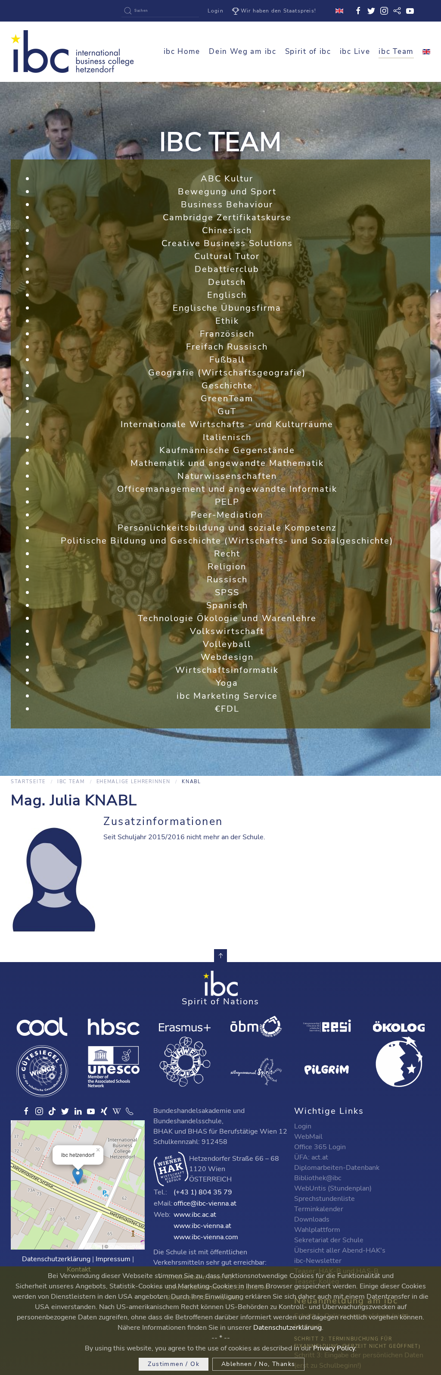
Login (216, 10)
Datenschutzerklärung (56, 1259)
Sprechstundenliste (324, 1198)
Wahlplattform (317, 1229)
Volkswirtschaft (227, 631)
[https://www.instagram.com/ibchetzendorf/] (39, 1111)
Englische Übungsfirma (227, 308)
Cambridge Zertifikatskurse (227, 217)
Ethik (227, 321)
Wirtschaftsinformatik (227, 670)
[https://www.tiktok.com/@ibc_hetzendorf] (52, 1111)
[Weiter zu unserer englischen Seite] (426, 51)
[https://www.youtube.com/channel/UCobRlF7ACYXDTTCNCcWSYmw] (91, 1111)
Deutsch (227, 282)
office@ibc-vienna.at (205, 1203)
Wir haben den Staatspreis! (278, 10)
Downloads (311, 1219)
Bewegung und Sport (227, 191)
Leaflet (94, 1246)
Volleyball (227, 644)
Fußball (227, 360)
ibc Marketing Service (227, 696)
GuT (226, 411)
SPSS (227, 592)
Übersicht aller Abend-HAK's (339, 1250)
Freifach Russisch (227, 347)
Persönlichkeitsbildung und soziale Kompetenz (227, 528)
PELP (227, 502)
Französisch (227, 334)
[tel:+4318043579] (129, 1111)
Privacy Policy (334, 1348)
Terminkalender (318, 1209)
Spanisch (227, 605)
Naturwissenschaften (227, 476)
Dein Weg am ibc (242, 51)
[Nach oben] (220, 955)
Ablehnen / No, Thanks (258, 1364)
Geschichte (227, 385)
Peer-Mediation (227, 515)
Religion (227, 566)
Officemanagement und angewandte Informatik (227, 489)
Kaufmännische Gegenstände (227, 450)
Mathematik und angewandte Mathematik (227, 463)
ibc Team (396, 51)
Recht (227, 553)
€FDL (227, 709)
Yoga (227, 683)
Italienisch (227, 437)
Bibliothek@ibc (317, 1178)
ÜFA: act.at (311, 1157)
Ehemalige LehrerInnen (133, 781)
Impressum (113, 1259)
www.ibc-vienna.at (202, 1226)
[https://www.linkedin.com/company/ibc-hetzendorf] (78, 1111)
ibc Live (355, 51)
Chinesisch (227, 230)
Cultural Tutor (227, 256)
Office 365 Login (320, 1147)
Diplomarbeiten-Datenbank (336, 1167)
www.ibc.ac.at (195, 1214)
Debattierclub (227, 269)
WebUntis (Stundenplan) (333, 1188)
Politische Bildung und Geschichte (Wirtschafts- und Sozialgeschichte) (227, 541)
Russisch (227, 579)
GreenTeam (227, 398)
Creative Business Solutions (227, 243)
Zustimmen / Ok (173, 1364)
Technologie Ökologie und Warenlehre (227, 618)
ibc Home (182, 51)
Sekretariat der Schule (328, 1240)
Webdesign (227, 657)
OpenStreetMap (126, 1246)
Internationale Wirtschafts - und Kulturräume (227, 424)
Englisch (227, 295)
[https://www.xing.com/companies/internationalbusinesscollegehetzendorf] (103, 1111)
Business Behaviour (227, 204)
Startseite (28, 781)
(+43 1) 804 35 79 (203, 1192)
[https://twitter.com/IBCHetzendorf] (65, 1111)
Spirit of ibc (308, 51)
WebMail (308, 1136)
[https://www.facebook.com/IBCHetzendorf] (26, 1111)
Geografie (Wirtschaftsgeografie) (227, 372)
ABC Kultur (227, 178)
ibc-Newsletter (318, 1261)
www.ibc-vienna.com (206, 1237)
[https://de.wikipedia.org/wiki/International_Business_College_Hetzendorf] (116, 1111)
